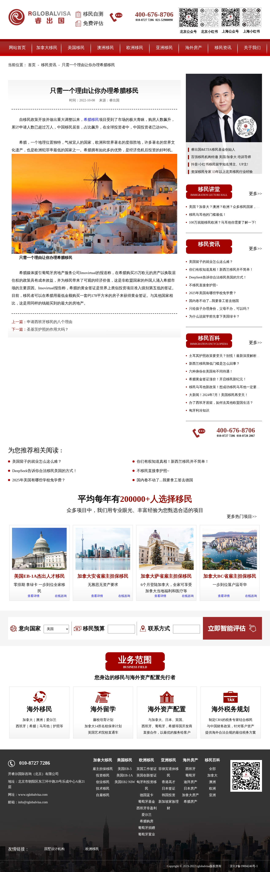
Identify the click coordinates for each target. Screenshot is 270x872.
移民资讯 (223, 47)
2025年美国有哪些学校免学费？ (212, 293)
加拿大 (212, 775)
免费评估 (93, 23)
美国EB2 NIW (125, 782)
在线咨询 (61, 596)
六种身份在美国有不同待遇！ (211, 371)
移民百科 (212, 760)
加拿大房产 (190, 795)
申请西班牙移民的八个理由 (49, 322)
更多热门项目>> (242, 516)
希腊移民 (91, 119)
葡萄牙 (190, 775)
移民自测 (93, 14)
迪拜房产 (190, 782)
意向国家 (30, 628)
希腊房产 (190, 801)
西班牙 (190, 769)
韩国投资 (168, 795)
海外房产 (193, 47)
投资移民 (102, 775)
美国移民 (76, 47)
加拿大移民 (46, 47)
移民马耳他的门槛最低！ (207, 214)
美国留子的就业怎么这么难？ (211, 261)
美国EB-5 (125, 769)
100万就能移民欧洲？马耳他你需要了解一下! (222, 222)
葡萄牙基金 (146, 801)
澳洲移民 (105, 47)
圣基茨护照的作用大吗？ (48, 329)
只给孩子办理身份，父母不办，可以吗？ (219, 308)
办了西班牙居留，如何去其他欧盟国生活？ (221, 402)
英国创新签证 (146, 775)
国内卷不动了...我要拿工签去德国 (214, 301)
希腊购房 (146, 821)
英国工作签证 (146, 769)
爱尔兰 (147, 814)
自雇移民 (102, 795)
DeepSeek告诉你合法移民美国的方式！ (218, 277)
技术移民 (102, 788)
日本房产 (190, 788)
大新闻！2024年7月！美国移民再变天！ (218, 395)
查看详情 (33, 596)
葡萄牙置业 (146, 834)
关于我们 (252, 47)
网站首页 (17, 47)
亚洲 (212, 795)
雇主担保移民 (103, 769)
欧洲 (212, 788)
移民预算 (94, 628)
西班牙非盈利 (146, 808)
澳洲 (212, 782)
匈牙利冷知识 (199, 410)
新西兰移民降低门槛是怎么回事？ (214, 363)
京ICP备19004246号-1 (244, 866)
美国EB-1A (124, 775)
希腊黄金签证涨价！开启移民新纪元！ (217, 379)
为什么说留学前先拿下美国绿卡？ (214, 316)
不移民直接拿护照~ (203, 285)
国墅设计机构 (54, 849)
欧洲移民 (134, 47)
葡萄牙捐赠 (146, 828)
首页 (32, 65)
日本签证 (168, 788)
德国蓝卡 (146, 795)
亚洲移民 (164, 47)
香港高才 (168, 782)
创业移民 (102, 782)
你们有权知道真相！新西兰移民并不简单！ (221, 269)
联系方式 (159, 628)
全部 (212, 769)
